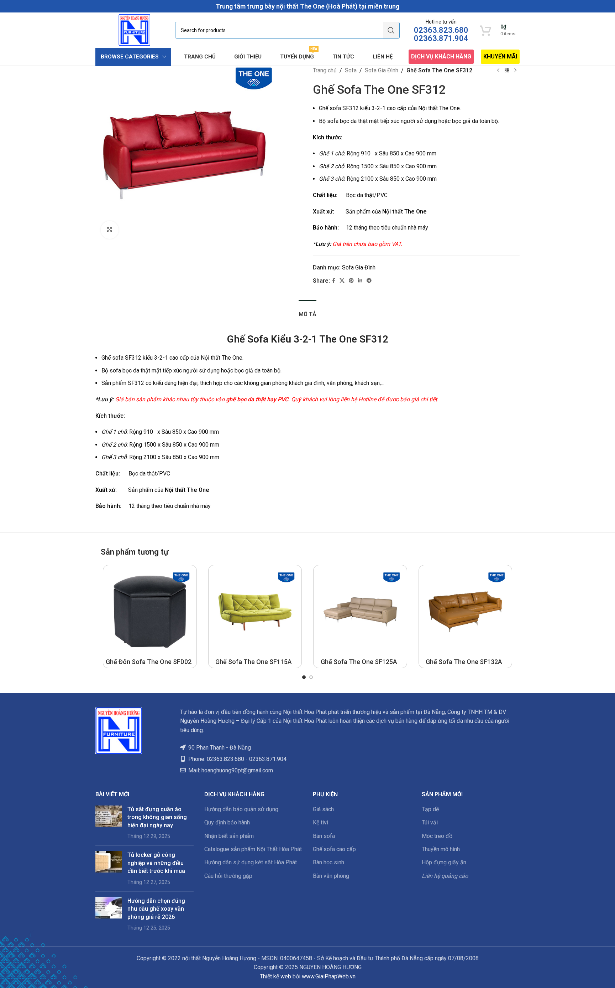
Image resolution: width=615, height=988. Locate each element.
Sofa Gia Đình (381, 70)
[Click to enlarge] (110, 230)
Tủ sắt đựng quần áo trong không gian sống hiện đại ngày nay (157, 817)
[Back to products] (507, 70)
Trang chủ (325, 70)
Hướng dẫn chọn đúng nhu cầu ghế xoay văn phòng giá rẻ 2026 (156, 908)
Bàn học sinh (328, 862)
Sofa (351, 70)
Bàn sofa (324, 836)
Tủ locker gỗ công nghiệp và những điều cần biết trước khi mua (156, 862)
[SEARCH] (391, 30)
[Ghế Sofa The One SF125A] (360, 612)
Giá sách (323, 809)
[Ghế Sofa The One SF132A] (465, 612)
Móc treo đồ (437, 836)
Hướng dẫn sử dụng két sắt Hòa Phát (250, 862)
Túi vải (430, 822)
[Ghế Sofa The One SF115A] (255, 612)
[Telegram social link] (369, 280)
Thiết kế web (275, 976)
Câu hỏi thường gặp (228, 876)
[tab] (307, 310)
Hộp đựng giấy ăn (444, 862)
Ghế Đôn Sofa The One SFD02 (148, 661)
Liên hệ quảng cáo (445, 876)
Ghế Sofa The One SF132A (464, 661)
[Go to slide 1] (304, 677)
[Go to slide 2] (311, 677)
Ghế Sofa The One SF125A (359, 661)
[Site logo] (134, 29)
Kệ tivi (320, 822)
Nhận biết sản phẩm (229, 836)
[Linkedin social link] (360, 280)
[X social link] (342, 280)
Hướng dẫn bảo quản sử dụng (241, 809)
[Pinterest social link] (351, 280)
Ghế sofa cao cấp (334, 849)
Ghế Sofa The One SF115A (253, 661)
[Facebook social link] (333, 280)
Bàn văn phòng (331, 876)
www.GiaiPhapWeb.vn (329, 976)
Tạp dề (430, 809)
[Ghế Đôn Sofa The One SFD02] (150, 612)
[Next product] (515, 70)
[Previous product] (498, 70)
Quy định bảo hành (227, 822)
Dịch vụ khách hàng (441, 56)
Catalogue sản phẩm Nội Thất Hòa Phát (253, 849)
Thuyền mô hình (441, 849)
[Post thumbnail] (108, 823)
